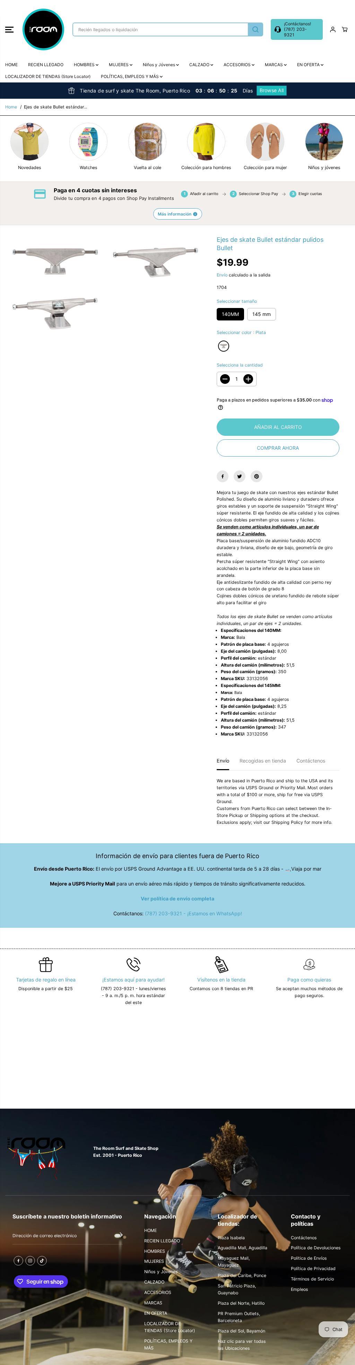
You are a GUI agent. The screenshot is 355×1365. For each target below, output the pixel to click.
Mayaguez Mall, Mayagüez (234, 1262)
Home (11, 106)
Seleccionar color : (241, 332)
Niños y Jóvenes (159, 64)
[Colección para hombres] (206, 142)
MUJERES (119, 64)
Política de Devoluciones (316, 1247)
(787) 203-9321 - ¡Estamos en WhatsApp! (193, 913)
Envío (222, 275)
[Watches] (88, 142)
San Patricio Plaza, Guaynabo (237, 1289)
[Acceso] (333, 29)
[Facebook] (222, 476)
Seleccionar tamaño (237, 301)
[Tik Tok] (42, 1261)
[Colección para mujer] (265, 142)
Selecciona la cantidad (240, 365)
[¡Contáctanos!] (297, 29)
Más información (174, 214)
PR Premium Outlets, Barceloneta (239, 1317)
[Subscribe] (119, 1235)
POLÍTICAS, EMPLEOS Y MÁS (130, 76)
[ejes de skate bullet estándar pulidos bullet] (55, 261)
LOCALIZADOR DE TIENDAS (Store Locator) (47, 76)
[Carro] (344, 29)
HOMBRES (85, 64)
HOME (11, 64)
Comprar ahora (278, 448)
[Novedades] (29, 142)
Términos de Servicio (312, 1279)
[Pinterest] (256, 476)
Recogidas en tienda (263, 761)
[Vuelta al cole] (147, 142)
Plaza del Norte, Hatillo (241, 1303)
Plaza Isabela (231, 1237)
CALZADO (199, 64)
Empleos (299, 1289)
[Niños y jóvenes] (324, 142)
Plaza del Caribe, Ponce (242, 1275)
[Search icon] (255, 29)
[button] (9, 29)
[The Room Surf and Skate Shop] (43, 29)
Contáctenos (310, 761)
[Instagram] (30, 1261)
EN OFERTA (309, 64)
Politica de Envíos (309, 1258)
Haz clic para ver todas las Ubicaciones (242, 1345)
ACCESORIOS (238, 64)
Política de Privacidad (313, 1268)
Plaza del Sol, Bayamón (241, 1330)
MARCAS (274, 64)
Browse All (272, 90)
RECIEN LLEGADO (45, 64)
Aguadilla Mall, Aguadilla (242, 1247)
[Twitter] (239, 476)
